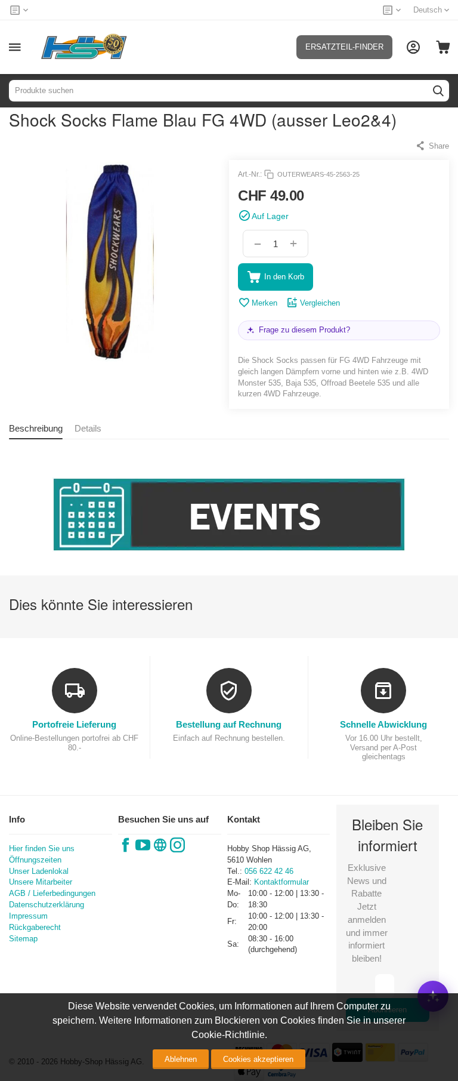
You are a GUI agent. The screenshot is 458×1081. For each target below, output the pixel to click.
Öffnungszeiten (35, 859)
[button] (432, 145)
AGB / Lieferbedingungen (52, 893)
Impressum (28, 915)
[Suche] (438, 90)
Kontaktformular (281, 881)
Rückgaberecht (35, 927)
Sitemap (23, 938)
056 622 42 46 (269, 871)
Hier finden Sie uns (42, 848)
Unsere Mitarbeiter (40, 881)
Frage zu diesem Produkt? (304, 329)
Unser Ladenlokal (39, 871)
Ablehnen (181, 1059)
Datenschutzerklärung (46, 904)
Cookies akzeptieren (258, 1059)
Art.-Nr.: (250, 174)
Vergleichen (320, 302)
